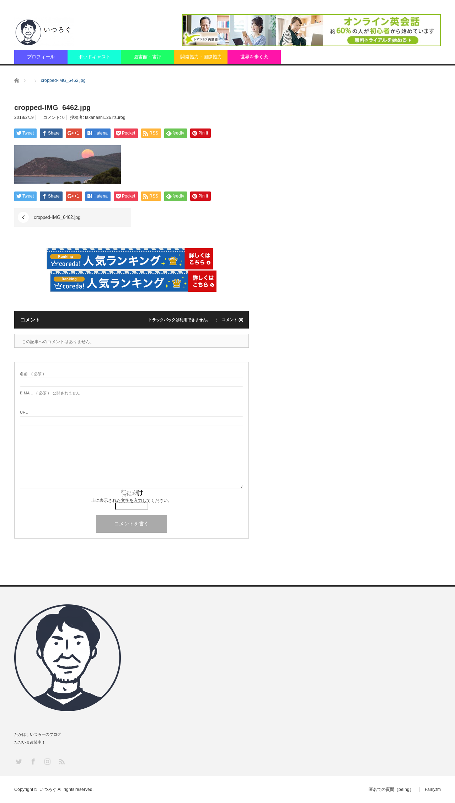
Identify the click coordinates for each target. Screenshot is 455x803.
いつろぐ (48, 789)
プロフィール (41, 56)
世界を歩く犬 (254, 56)
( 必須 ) (32, 374)
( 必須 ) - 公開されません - (51, 393)
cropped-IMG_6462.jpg (57, 217)
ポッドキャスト (94, 56)
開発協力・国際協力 (201, 56)
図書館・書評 (147, 56)
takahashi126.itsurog (105, 117)
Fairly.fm (433, 789)
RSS (61, 761)
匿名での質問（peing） (391, 789)
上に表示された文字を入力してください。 (131, 500)
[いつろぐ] (44, 31)
